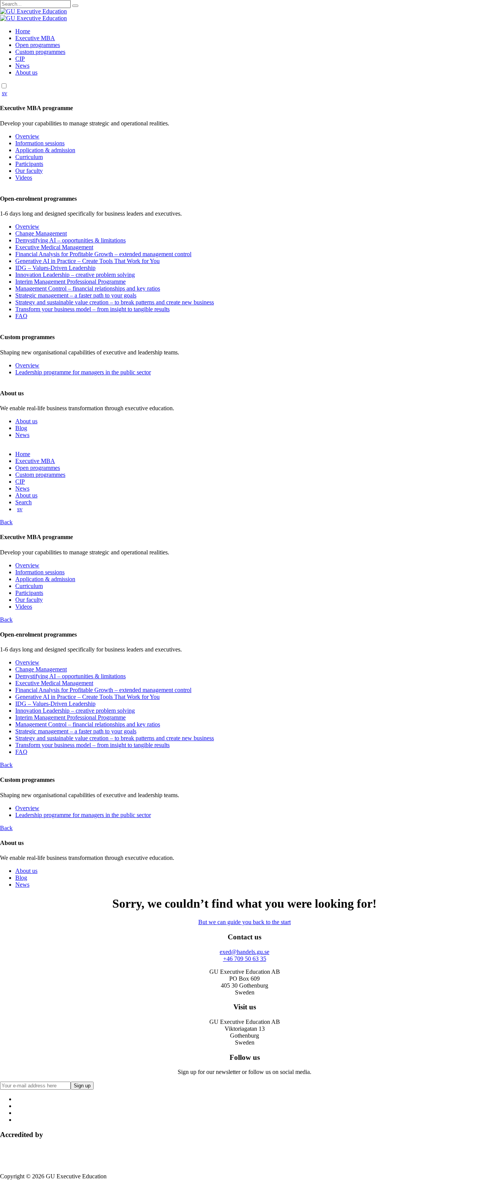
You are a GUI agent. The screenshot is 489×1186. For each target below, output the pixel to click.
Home (22, 31)
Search (23, 502)
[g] (75, 6)
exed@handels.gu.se (244, 952)
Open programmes (37, 45)
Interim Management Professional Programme (70, 281)
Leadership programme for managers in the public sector (83, 372)
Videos (23, 177)
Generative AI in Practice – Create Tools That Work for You (87, 261)
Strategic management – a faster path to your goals (75, 295)
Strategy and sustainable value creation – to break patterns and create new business (114, 302)
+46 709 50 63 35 (244, 958)
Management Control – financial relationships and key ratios (87, 288)
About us (26, 72)
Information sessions (40, 143)
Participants (29, 164)
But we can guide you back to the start (244, 922)
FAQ (21, 316)
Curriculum (29, 157)
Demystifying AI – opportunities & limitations (70, 240)
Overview (27, 136)
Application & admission (45, 150)
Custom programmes (40, 52)
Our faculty (29, 170)
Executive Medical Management (54, 247)
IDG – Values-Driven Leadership (55, 268)
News (22, 65)
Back (6, 522)
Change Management (41, 233)
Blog (21, 428)
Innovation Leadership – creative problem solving (75, 274)
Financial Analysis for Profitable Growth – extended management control (103, 254)
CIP (20, 58)
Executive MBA (35, 38)
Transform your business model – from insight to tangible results (92, 309)
